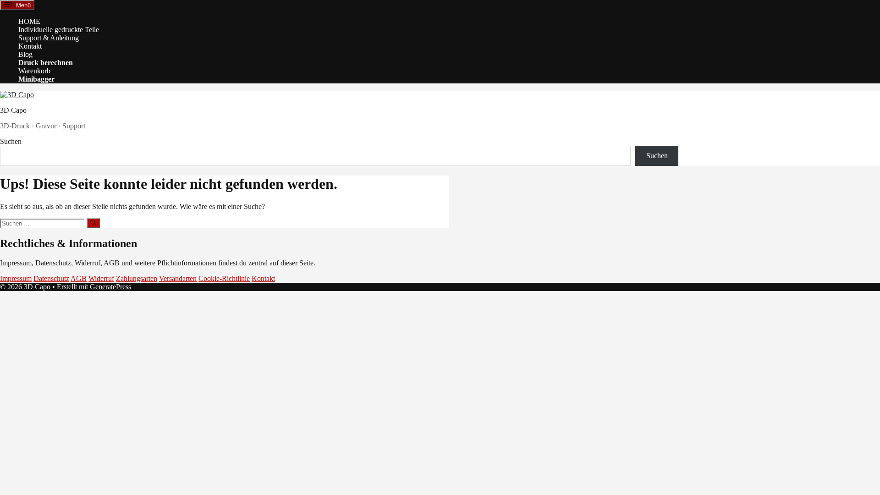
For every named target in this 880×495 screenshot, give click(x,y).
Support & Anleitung (48, 38)
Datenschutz (51, 278)
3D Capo (13, 110)
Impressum (16, 278)
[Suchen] (93, 223)
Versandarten (178, 278)
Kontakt (30, 46)
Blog (25, 54)
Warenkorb (34, 71)
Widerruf (101, 278)
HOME (29, 21)
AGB (79, 278)
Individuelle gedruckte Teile (58, 29)
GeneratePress (110, 287)
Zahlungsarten (136, 278)
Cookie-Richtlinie (224, 278)
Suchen (11, 141)
